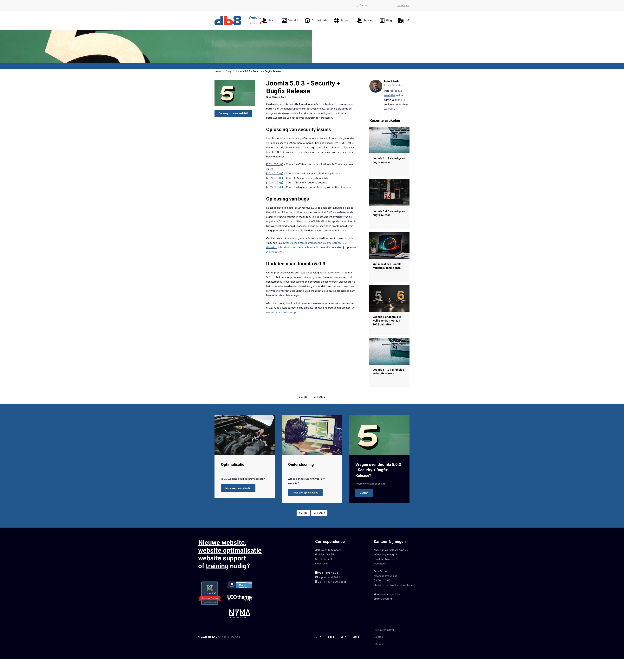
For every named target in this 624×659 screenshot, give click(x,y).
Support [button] (345, 20)
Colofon (378, 637)
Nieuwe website (221, 543)
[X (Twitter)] (343, 637)
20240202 (273, 173)
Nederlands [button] (403, 5)
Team (272, 20)
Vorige (304, 396)
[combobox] (372, 5)
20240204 (273, 182)
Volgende (318, 396)
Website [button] (293, 20)
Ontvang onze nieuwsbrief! (233, 113)
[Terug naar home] (228, 20)
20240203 (273, 178)
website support (222, 558)
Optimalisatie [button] (319, 20)
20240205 (273, 187)
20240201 (273, 164)
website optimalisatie (230, 550)
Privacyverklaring (384, 630)
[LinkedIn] (318, 637)
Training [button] (368, 20)
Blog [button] (389, 20)
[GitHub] (331, 637)
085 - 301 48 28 (328, 573)
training (217, 566)
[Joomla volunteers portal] (356, 637)
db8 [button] (407, 20)
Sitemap (379, 644)
